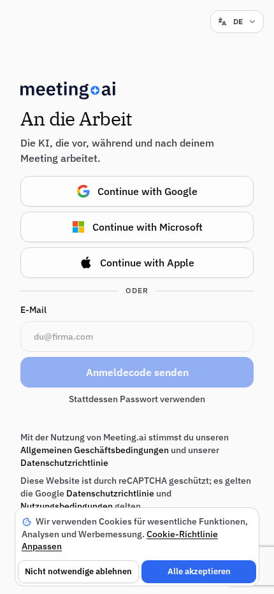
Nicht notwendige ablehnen (78, 571)
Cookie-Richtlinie (182, 534)
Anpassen (42, 546)
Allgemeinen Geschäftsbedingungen (94, 450)
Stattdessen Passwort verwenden (137, 399)
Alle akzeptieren (199, 571)
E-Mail (33, 309)
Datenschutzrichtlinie (64, 462)
